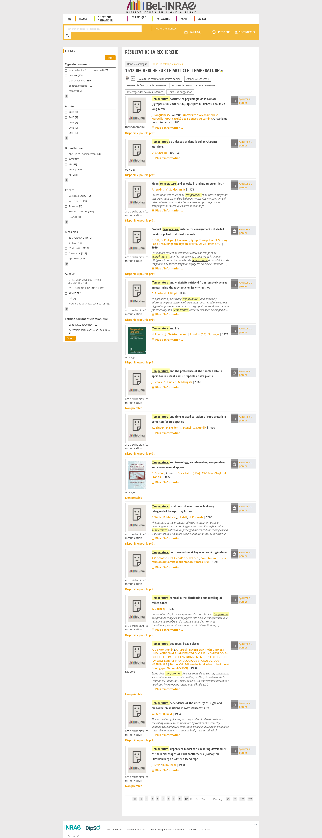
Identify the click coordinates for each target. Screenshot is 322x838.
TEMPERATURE (77, 237)
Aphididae (74, 258)
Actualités (163, 19)
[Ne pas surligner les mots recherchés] (221, 71)
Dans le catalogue (137, 64)
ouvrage (73, 75)
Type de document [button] (78, 64)
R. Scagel (185, 427)
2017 (72, 117)
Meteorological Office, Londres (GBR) (88, 303)
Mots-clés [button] (71, 232)
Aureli (202, 19)
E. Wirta (156, 517)
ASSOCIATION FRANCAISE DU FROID (175, 558)
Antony (73, 169)
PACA (72, 216)
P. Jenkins (158, 189)
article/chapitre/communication (85, 70)
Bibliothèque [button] (74, 148)
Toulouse (74, 206)
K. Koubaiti (169, 765)
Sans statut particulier (81, 324)
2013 (72, 127)
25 (228, 799)
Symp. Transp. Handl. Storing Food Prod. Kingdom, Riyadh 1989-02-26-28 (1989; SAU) (189, 242)
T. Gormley (159, 609)
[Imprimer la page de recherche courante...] (127, 77)
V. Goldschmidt (175, 189)
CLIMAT (73, 242)
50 (235, 799)
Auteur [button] (69, 274)
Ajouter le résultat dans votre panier (159, 78)
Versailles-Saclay (78, 195)
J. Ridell (182, 517)
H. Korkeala (196, 517)
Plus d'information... (169, 128)
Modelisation (76, 248)
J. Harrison (182, 240)
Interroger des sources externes (145, 92)
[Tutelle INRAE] (74, 827)
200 (250, 799)
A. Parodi (181, 649)
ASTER (72, 174)
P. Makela (169, 517)
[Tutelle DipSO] (94, 828)
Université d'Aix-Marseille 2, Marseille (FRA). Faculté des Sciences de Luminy (185, 116)
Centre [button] (69, 190)
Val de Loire (75, 201)
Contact (206, 829)
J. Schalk (157, 382)
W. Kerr (156, 714)
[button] (66, 96)
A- (69, 836)
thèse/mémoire (77, 80)
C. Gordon (158, 473)
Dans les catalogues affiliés (167, 64)
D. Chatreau (159, 152)
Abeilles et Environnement (83, 154)
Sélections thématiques (106, 18)
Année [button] (69, 106)
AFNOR (73, 293)
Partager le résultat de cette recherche (193, 85)
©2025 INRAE (114, 829)
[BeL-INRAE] (161, 6)
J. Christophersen (176, 334)
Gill (71, 298)
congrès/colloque (78, 85)
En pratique (139, 17)
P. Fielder (172, 427)
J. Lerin (156, 765)
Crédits (193, 829)
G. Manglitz (185, 382)
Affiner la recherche (197, 78)
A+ (78, 836)
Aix (71, 164)
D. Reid (167, 714)
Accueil (70, 19)
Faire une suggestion (180, 92)
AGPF (72, 159)
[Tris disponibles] (133, 78)
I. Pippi (172, 293)
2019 (72, 112)
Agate (184, 19)
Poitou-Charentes (78, 211)
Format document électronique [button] (86, 319)
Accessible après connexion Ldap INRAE (90, 329)
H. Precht (157, 334)
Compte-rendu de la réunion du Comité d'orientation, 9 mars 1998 (189, 560)
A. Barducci (159, 293)
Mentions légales (136, 829)
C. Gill (155, 240)
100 (242, 799)
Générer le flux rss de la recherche (146, 85)
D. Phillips (167, 240)
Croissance (75, 253)
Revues (83, 19)
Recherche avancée (166, 28)
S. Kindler (170, 382)
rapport (73, 90)
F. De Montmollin (162, 649)
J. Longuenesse (161, 115)
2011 (72, 132)
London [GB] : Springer (204, 334)
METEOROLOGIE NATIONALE (84, 288)
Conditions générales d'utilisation (167, 829)
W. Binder (158, 427)
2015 (72, 122)
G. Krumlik (199, 427)
